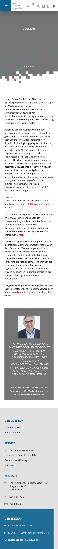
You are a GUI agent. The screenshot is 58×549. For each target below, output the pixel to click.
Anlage (20, 234)
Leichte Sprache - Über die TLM (20, 455)
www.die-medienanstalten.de (26, 292)
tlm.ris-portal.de (12, 432)
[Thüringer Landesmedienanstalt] (19, 6)
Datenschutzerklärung (15, 460)
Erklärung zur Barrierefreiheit (19, 450)
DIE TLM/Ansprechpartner (39, 203)
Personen (29, 66)
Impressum (10, 464)
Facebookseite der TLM (20, 525)
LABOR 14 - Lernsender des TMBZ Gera (28, 532)
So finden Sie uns (13, 427)
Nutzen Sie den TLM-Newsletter (24, 539)
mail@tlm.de (16, 503)
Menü (5, 6)
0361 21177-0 (17, 496)
